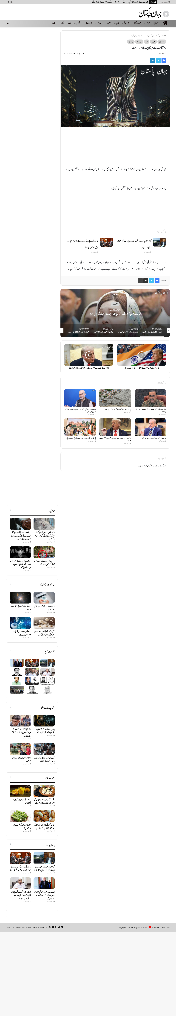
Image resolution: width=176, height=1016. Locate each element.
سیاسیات (139, 41)
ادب (117, 23)
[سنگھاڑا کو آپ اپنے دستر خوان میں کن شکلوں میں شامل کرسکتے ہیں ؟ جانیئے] (44, 791)
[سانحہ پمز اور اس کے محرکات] (47, 690)
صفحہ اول (161, 35)
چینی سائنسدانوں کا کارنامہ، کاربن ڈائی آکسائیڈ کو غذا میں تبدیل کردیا (44, 633)
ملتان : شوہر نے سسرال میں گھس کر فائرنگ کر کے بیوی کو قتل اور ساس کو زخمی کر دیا (45, 536)
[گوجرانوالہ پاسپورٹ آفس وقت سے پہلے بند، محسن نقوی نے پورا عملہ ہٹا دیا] (159, 242)
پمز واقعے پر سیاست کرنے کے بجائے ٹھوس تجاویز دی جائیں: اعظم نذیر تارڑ (20, 868)
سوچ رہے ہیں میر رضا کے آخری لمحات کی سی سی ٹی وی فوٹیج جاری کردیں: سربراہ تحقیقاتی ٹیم (20, 564)
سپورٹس (99, 23)
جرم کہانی (126, 23)
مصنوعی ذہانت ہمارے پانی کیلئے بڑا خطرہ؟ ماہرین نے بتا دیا (22, 633)
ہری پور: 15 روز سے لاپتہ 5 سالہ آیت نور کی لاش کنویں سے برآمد (44, 562)
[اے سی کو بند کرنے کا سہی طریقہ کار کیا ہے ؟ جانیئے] (44, 598)
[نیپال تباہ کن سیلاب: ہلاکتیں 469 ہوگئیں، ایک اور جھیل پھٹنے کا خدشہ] (115, 398)
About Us (17, 927)
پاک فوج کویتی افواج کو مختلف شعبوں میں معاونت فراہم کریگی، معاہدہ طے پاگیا (81, 438)
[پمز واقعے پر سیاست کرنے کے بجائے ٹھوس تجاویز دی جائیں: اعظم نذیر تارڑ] (106, 242)
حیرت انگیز (137, 23)
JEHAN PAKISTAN (160, 927)
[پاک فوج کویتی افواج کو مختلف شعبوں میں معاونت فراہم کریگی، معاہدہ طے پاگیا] (80, 427)
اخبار (69, 23)
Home (9, 927)
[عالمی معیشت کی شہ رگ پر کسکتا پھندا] (32, 690)
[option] (115, 313)
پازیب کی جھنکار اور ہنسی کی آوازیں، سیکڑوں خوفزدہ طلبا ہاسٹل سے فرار (45, 731)
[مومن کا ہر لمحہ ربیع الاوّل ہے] (32, 681)
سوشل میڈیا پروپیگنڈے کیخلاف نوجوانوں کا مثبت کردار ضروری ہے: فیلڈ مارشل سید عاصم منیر (151, 410)
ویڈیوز (54, 23)
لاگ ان (149, 466)
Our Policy (26, 927)
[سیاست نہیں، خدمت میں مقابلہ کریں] (47, 681)
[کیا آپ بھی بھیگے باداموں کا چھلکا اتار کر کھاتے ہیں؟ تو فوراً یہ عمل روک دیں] (44, 816)
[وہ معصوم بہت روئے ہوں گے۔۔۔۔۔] (17, 672)
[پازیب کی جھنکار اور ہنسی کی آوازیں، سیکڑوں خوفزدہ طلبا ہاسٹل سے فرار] (44, 720)
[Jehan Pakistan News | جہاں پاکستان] (154, 12)
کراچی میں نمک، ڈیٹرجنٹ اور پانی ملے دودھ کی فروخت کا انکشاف (44, 759)
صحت (109, 23)
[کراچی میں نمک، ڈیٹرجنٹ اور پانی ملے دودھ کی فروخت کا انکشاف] (44, 749)
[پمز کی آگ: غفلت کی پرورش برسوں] (17, 681)
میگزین (78, 23)
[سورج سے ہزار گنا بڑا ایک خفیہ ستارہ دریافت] (20, 598)
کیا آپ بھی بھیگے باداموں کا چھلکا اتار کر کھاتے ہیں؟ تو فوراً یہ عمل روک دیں (44, 826)
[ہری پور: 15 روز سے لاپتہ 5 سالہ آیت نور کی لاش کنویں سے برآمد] (44, 552)
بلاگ (62, 23)
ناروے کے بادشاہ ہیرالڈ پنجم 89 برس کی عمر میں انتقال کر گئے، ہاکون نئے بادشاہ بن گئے (115, 314)
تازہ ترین (156, 23)
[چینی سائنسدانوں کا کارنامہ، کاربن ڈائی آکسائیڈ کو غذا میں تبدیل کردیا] (44, 623)
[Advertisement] (115, 148)
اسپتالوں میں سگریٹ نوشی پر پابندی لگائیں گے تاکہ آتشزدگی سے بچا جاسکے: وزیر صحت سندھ (118, 2)
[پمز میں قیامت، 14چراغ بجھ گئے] (17, 690)
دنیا (147, 41)
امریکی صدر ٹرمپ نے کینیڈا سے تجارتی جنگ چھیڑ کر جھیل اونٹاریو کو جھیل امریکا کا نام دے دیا (115, 439)
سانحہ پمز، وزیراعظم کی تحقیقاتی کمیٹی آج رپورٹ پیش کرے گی (154, 438)
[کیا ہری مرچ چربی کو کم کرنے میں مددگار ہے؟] (20, 816)
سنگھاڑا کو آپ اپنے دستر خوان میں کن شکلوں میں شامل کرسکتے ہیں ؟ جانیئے (44, 801)
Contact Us (42, 927)
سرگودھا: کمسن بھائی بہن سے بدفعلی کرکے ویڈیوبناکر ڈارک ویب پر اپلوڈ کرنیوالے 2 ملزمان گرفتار (21, 536)
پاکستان (131, 41)
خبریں (148, 23)
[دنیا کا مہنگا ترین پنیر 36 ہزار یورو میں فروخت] (20, 749)
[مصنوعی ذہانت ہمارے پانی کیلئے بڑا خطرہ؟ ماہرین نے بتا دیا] (20, 623)
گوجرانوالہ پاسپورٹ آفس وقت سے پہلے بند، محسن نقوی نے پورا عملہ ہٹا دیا (44, 868)
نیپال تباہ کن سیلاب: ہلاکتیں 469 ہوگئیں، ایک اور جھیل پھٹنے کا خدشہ (117, 409)
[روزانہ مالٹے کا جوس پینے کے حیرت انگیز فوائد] (20, 791)
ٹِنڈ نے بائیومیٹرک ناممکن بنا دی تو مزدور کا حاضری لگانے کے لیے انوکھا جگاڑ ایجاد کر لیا (21, 733)
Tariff (34, 927)
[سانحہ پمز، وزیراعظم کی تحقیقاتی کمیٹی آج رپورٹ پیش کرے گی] (150, 427)
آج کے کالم (88, 23)
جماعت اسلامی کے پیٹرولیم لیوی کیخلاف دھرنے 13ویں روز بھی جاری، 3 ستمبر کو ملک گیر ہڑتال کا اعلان (80, 410)
